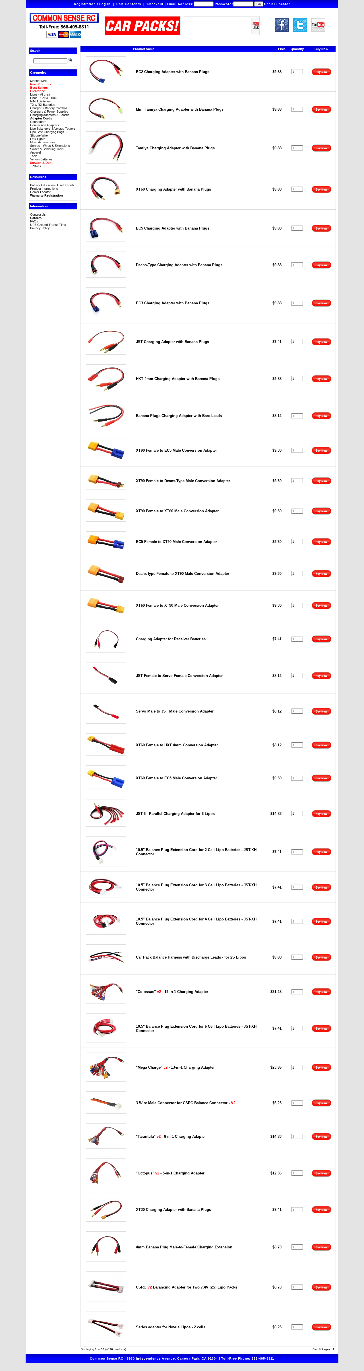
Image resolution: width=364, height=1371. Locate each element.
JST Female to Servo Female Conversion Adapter (179, 676)
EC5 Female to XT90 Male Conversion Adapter (176, 542)
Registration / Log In (92, 4)
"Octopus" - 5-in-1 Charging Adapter (170, 1173)
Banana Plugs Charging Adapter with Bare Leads (179, 416)
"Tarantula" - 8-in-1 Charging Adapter (171, 1136)
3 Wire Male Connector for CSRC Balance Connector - (185, 1103)
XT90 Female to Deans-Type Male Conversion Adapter (183, 481)
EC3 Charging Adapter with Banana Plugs (172, 303)
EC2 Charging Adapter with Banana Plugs (172, 72)
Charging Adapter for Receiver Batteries (171, 639)
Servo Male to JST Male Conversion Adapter (175, 711)
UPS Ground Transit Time (48, 224)
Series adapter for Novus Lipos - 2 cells (170, 1327)
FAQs (34, 221)
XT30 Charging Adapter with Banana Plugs (173, 1209)
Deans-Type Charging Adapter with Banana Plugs (179, 265)
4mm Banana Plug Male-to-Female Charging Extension (184, 1247)
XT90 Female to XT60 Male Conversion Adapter (177, 511)
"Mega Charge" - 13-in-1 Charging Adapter (175, 1067)
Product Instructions (44, 188)
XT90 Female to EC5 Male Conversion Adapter (176, 450)
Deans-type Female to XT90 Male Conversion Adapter (182, 573)
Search (35, 50)
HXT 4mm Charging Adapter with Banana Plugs (178, 379)
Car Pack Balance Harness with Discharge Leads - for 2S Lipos (191, 957)
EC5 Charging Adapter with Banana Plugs (172, 228)
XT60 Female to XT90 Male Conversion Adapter (177, 605)
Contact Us (38, 214)
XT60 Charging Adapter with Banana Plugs (173, 189)
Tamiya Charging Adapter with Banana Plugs (175, 148)
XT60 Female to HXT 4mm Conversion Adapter (177, 745)
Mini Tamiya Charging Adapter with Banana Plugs (180, 109)
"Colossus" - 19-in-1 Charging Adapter (172, 992)
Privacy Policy (40, 228)
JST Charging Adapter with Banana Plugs (172, 342)
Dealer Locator (277, 4)
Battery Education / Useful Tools (52, 185)
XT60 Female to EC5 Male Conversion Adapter (176, 778)
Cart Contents (128, 4)
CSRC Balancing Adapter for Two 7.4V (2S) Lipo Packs (186, 1287)
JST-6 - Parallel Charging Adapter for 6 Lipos (175, 814)
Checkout (155, 4)
